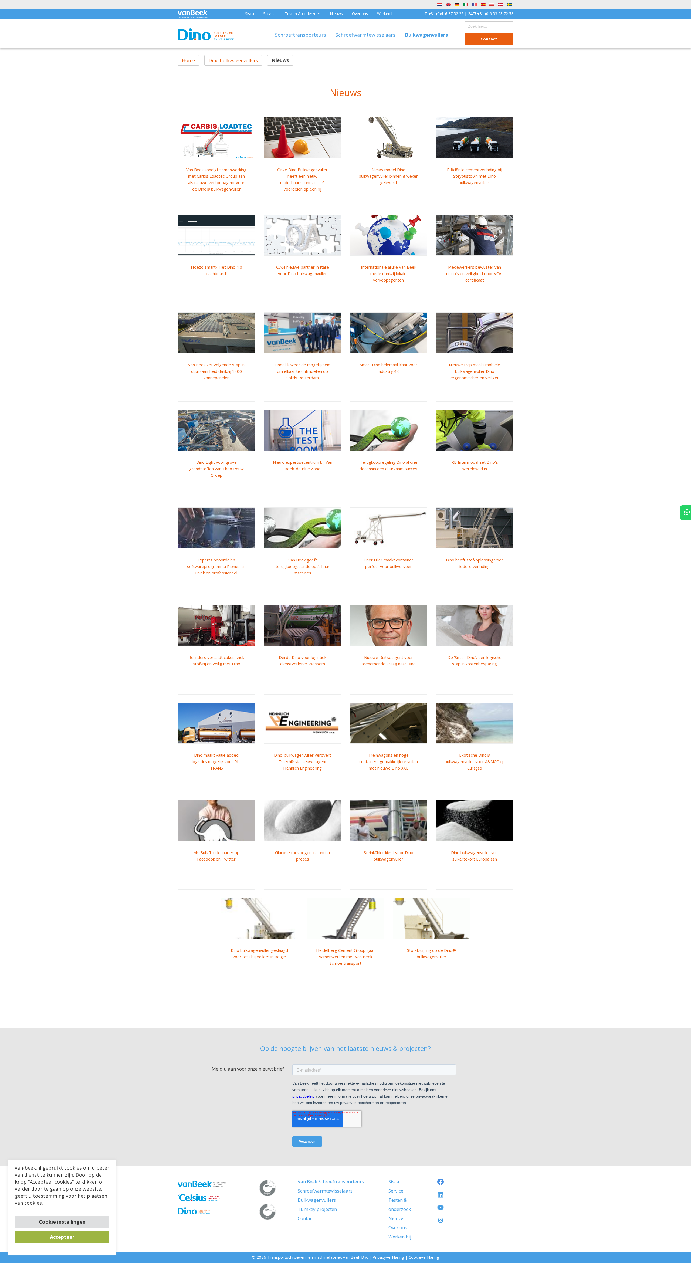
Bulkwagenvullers (317, 1200)
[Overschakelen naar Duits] (457, 4)
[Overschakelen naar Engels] (448, 4)
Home (188, 60)
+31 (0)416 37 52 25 (444, 13)
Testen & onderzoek (303, 13)
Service (269, 13)
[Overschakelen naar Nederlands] (439, 4)
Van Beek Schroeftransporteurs (331, 1182)
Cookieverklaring (424, 1257)
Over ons (360, 13)
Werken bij (386, 13)
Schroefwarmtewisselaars (366, 35)
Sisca (249, 13)
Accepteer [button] (62, 1237)
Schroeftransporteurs (301, 35)
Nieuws (336, 13)
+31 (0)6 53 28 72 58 (490, 13)
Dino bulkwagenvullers (233, 60)
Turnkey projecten (317, 1209)
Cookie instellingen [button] (62, 1221)
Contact (488, 39)
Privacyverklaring (388, 1257)
